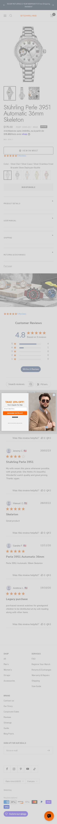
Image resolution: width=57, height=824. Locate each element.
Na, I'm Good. (15, 417)
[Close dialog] (54, 395)
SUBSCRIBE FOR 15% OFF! (15, 413)
